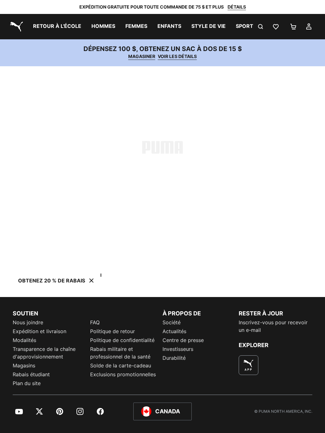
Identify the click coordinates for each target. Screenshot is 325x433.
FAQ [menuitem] (95, 322)
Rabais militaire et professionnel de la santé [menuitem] (121, 353)
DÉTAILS (237, 7)
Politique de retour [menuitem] (112, 331)
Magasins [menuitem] (24, 365)
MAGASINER (141, 56)
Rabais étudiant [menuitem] (31, 374)
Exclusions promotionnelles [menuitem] (123, 374)
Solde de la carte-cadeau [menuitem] (120, 365)
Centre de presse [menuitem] (183, 340)
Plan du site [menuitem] (27, 383)
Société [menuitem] (171, 322)
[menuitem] (57, 26)
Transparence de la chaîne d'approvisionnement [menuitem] (44, 353)
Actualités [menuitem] (174, 331)
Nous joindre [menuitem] (28, 322)
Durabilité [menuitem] (174, 358)
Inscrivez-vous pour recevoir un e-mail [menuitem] (273, 326)
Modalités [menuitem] (24, 340)
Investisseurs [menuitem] (177, 349)
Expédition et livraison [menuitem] (39, 331)
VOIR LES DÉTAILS (177, 56)
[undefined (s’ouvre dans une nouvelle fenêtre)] (248, 365)
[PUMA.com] (15, 26)
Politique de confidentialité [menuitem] (122, 340)
